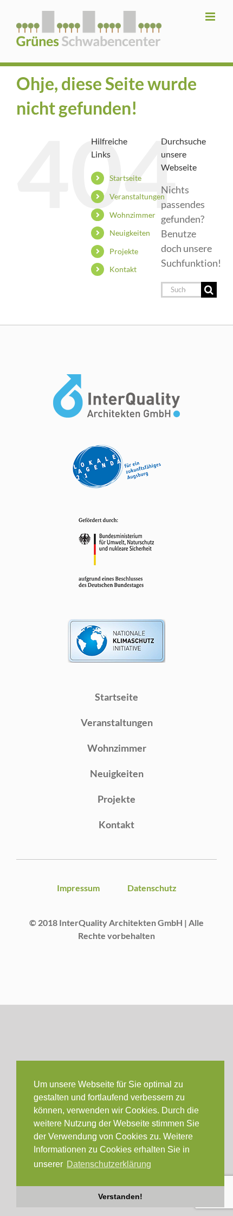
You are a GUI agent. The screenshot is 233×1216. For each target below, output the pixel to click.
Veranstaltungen (137, 196)
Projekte (123, 251)
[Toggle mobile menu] (211, 16)
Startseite (125, 177)
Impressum (78, 888)
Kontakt (123, 269)
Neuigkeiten (129, 232)
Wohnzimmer (132, 214)
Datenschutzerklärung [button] (109, 1164)
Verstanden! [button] (120, 1196)
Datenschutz (152, 888)
